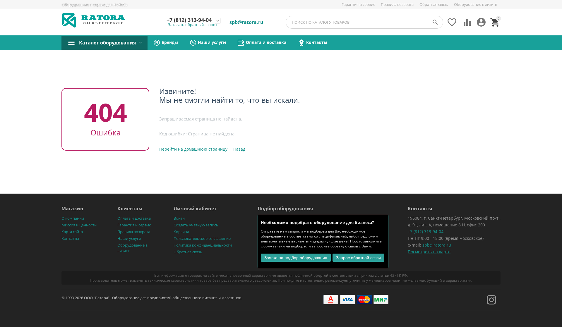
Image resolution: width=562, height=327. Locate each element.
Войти (179, 218)
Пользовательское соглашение (202, 238)
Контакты (70, 238)
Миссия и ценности (79, 225)
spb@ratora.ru (436, 245)
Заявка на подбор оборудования (295, 257)
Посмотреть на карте (429, 251)
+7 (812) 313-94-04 (425, 231)
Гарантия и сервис (358, 4)
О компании (72, 218)
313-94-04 (189, 20)
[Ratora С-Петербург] (93, 20)
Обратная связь (433, 4)
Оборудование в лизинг (476, 4)
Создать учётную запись (196, 225)
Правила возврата (397, 4)
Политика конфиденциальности (203, 245)
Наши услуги (129, 238)
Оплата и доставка (134, 218)
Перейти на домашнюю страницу (193, 149)
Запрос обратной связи (358, 257)
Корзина (181, 231)
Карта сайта (72, 231)
